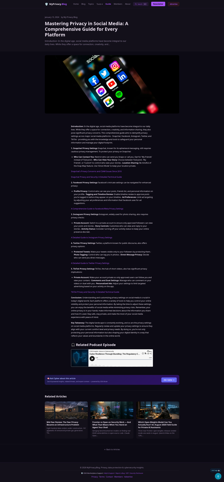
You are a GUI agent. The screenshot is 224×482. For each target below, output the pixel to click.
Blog (83, 4)
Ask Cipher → (169, 380)
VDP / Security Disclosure (134, 473)
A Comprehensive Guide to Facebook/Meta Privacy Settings (97, 208)
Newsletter (158, 4)
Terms (102, 476)
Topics (91, 4)
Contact (109, 476)
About (127, 4)
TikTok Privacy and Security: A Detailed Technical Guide (95, 292)
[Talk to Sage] (218, 476)
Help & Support (109, 473)
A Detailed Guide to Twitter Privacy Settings (90, 263)
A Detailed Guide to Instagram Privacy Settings (91, 237)
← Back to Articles (112, 449)
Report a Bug (120, 473)
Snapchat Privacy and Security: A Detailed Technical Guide (96, 177)
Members (118, 4)
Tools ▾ (100, 4)
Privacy (94, 476)
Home (76, 4)
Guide (108, 4)
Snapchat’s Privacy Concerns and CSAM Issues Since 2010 (96, 171)
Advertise (173, 4)
